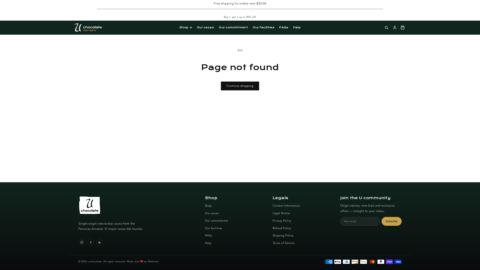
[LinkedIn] (99, 242)
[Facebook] (90, 242)
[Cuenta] (394, 27)
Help (297, 27)
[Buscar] (386, 27)
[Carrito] (402, 27)
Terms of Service (284, 243)
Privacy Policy (282, 221)
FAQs (283, 27)
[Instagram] (81, 242)
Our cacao (205, 27)
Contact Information (286, 206)
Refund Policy (282, 228)
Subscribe (392, 221)
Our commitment (233, 27)
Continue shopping (240, 86)
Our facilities (263, 27)
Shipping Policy (283, 235)
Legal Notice (281, 213)
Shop (183, 27)
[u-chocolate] (88, 27)
